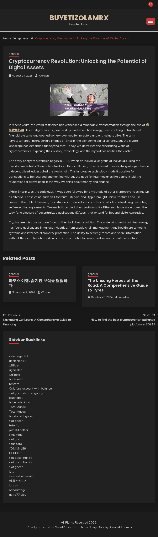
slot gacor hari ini (20, 458)
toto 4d (14, 425)
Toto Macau (17, 407)
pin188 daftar (18, 430)
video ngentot (18, 356)
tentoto (14, 384)
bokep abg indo (19, 402)
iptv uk (13, 485)
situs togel (16, 434)
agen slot (15, 370)
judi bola (14, 374)
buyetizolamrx (79, 18)
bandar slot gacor (21, 416)
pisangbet (16, 398)
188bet (14, 365)
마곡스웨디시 (18, 481)
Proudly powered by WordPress (49, 527)
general (14, 54)
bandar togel (17, 490)
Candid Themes (121, 527)
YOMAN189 (17, 448)
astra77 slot (17, 494)
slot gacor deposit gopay (26, 393)
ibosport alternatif (21, 476)
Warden (43, 75)
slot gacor (16, 421)
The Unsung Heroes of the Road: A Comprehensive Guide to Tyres (118, 285)
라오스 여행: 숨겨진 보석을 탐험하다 (38, 283)
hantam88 (16, 379)
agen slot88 (17, 361)
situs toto (15, 444)
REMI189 (15, 453)
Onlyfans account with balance (30, 388)
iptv (11, 471)
